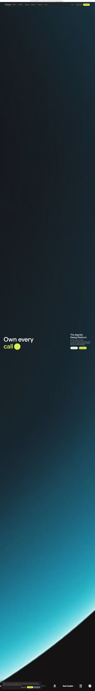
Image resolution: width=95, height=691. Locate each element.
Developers (27, 4)
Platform (14, 4)
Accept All (30, 687)
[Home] (8, 5)
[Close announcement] (90, 0)
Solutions (20, 4)
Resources (40, 4)
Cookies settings (23, 687)
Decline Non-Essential (37, 687)
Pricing (46, 4)
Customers (33, 4)
